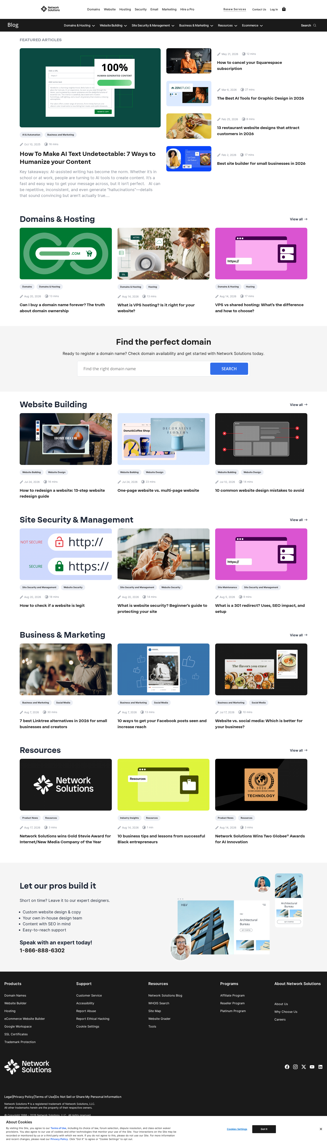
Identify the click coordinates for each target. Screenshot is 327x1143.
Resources (51, 817)
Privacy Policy (23, 1097)
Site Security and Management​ (39, 587)
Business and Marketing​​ (60, 134)
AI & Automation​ (31, 134)
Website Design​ (56, 472)
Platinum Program (233, 1011)
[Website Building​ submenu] (125, 25)
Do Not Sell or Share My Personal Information (88, 1097)
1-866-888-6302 (42, 950)
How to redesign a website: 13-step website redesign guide (62, 493)
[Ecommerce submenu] (261, 25)
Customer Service (89, 995)
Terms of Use (44, 1097)
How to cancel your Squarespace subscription (249, 65)
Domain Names (15, 995)
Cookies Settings (237, 1129)
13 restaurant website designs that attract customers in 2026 (258, 130)
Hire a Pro (187, 9)
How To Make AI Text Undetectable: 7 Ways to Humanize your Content (88, 157)
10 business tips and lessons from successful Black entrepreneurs (161, 839)
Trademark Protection (20, 1042)
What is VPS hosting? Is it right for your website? (156, 308)
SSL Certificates (16, 1034)
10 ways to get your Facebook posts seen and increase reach (162, 723)
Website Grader (159, 1019)
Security (141, 9)
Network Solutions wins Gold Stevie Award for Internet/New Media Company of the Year (65, 839)
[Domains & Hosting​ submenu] (93, 25)
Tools (152, 1026)
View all (296, 219)
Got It (264, 1129)
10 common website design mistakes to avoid (259, 490)
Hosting (125, 9)
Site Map (154, 1011)
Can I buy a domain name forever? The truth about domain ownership (62, 307)
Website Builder (15, 1003)
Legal (8, 1097)
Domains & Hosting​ (49, 286)
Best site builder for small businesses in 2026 (261, 163)
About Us (281, 1004)
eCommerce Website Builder (24, 1019)
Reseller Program (232, 1003)
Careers (280, 1019)
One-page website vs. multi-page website (158, 490)
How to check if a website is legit (52, 605)
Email (154, 9)
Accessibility (85, 1003)
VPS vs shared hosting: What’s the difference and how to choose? (259, 307)
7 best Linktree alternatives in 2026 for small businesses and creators (63, 723)
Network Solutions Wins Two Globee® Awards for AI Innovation (260, 839)
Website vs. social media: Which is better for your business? (259, 723)
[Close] (321, 1129)
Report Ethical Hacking (92, 1019)
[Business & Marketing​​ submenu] (211, 25)
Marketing (169, 9)
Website (110, 9)
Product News (30, 817)
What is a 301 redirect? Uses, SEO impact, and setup (260, 608)
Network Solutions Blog (165, 995)
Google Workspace (18, 1026)
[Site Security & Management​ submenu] (173, 25)
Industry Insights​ (129, 817)
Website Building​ (31, 472)
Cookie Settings (87, 1026)
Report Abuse (86, 1011)
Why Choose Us (285, 1012)
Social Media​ (63, 702)
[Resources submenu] (235, 25)
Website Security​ (73, 587)
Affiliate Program (232, 995)
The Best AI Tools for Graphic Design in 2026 (260, 98)
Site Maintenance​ (227, 587)
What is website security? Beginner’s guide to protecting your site (162, 608)
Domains (93, 9)
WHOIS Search (158, 1003)
